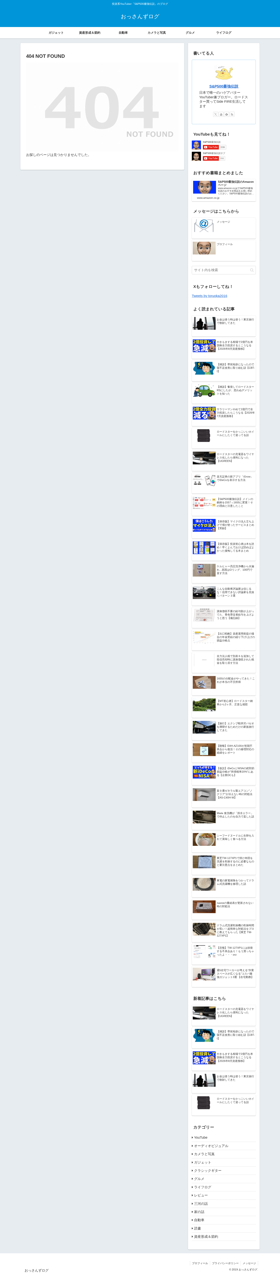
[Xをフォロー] (215, 114)
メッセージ (249, 1263)
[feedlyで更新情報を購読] (226, 114)
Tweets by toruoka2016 (209, 296)
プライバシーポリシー (225, 1263)
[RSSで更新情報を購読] (232, 114)
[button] (252, 270)
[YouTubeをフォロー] (221, 114)
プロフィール (200, 1263)
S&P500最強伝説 (223, 86)
